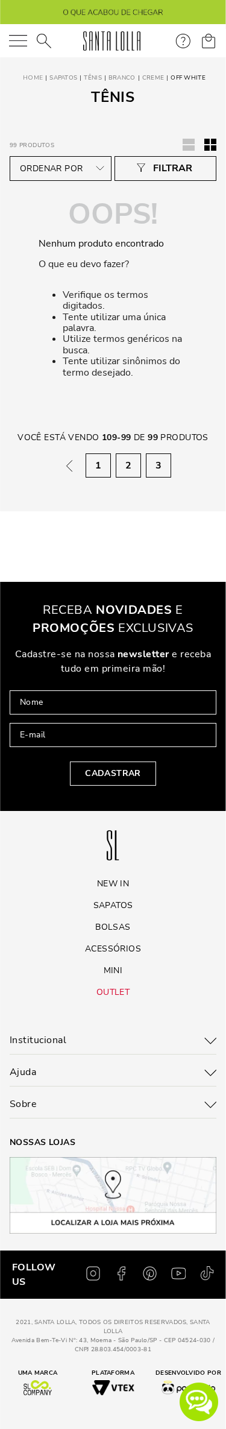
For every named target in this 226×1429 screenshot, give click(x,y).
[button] (199, 1402)
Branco (122, 78)
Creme (153, 78)
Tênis (93, 78)
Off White (188, 78)
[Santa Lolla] (111, 41)
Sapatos (63, 78)
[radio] (210, 144)
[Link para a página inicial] (31, 78)
